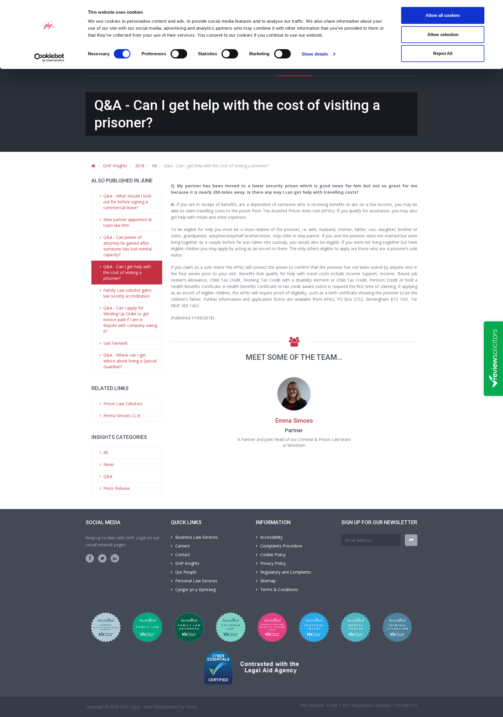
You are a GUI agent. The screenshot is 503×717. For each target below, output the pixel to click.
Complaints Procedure (281, 546)
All (105, 452)
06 (154, 165)
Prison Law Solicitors (123, 403)
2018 (139, 165)
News (108, 464)
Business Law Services (196, 537)
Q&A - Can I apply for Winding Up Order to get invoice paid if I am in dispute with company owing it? (130, 319)
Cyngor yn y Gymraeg (195, 589)
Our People (185, 572)
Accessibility (271, 537)
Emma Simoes (294, 420)
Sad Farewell (115, 343)
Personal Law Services (196, 580)
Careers (182, 546)
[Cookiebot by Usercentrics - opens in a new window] (49, 57)
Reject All (442, 53)
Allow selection (442, 34)
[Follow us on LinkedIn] (115, 558)
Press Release (116, 488)
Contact (182, 554)
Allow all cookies (443, 15)
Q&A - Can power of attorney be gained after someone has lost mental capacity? (127, 245)
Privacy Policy (273, 563)
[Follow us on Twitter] (102, 558)
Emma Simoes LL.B (121, 415)
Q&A (107, 476)
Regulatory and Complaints (285, 572)
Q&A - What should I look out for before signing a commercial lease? (127, 201)
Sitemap (268, 580)
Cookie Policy (273, 554)
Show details (315, 53)
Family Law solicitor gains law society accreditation (127, 293)
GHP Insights (115, 165)
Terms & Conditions (279, 589)
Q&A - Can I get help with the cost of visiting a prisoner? (127, 272)
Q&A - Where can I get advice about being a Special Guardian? (130, 360)
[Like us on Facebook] (90, 558)
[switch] (179, 53)
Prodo (191, 706)
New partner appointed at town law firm (127, 222)
